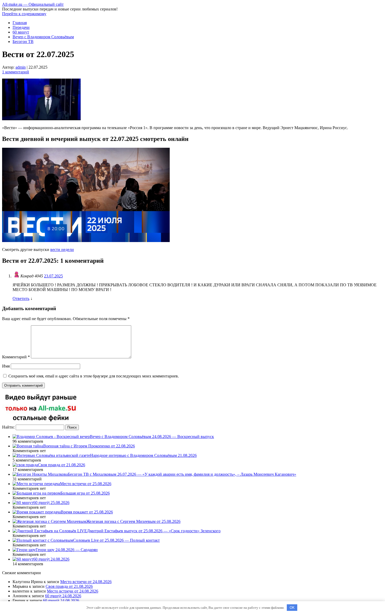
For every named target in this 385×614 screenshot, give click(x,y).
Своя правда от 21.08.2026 (69, 586)
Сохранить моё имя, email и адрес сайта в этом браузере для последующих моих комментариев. (93, 376)
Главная (20, 22)
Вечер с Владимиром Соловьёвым (43, 37)
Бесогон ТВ (23, 41)
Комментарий (16, 357)
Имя (6, 366)
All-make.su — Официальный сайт (33, 4)
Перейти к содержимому (24, 14)
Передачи (21, 27)
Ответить (21, 298)
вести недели (62, 249)
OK (292, 608)
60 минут (21, 32)
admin (20, 67)
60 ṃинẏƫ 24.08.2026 (63, 596)
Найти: (8, 427)
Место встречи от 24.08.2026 (86, 581)
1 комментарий (15, 72)
